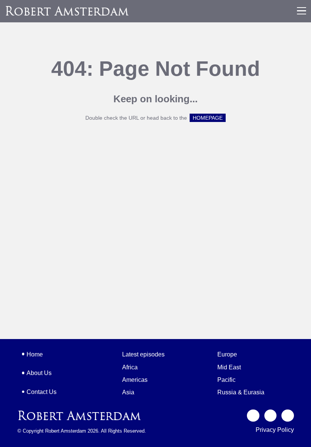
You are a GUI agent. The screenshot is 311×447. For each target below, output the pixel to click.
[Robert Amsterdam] (67, 11)
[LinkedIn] (287, 415)
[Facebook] (270, 415)
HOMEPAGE (208, 118)
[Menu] (301, 11)
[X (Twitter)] (253, 415)
